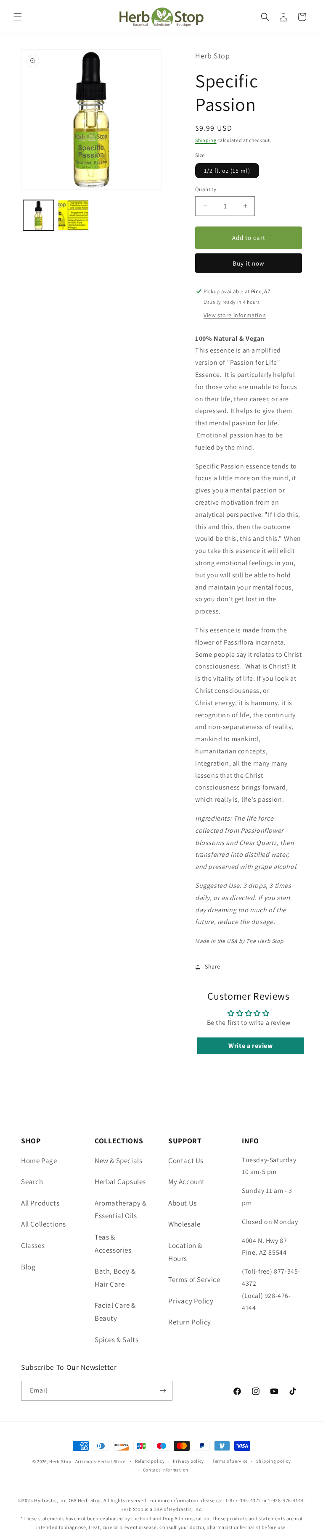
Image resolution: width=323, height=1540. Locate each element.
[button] (17, 17)
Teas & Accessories (113, 1243)
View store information (235, 315)
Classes (33, 1245)
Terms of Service (194, 1279)
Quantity (205, 189)
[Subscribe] (163, 1390)
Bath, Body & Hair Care (115, 1277)
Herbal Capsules (120, 1181)
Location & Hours (185, 1252)
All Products (40, 1203)
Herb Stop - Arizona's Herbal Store (87, 1461)
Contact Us (186, 1160)
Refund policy (150, 1461)
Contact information (165, 1470)
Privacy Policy (190, 1301)
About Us (182, 1203)
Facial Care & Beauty (115, 1311)
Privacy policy (188, 1461)
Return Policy (189, 1322)
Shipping (206, 140)
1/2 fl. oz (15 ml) (227, 170)
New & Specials (118, 1160)
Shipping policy (273, 1461)
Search (32, 1181)
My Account (186, 1181)
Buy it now (249, 263)
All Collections (43, 1224)
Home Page (39, 1160)
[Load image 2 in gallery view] (73, 215)
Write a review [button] (250, 1045)
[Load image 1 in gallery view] (38, 215)
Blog (28, 1266)
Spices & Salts (116, 1339)
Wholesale (184, 1224)
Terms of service (230, 1461)
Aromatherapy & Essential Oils (120, 1209)
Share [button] (212, 966)
